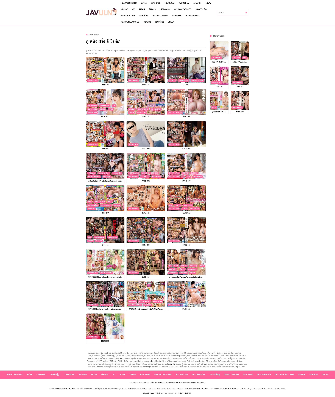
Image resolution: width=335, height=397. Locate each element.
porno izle (95, 33)
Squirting (91, 208)
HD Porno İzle (161, 393)
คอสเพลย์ (147, 22)
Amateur (132, 109)
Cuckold (172, 80)
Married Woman (197, 80)
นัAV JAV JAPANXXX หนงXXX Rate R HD (165, 382)
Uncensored (133, 144)
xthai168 (187, 393)
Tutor (111, 109)
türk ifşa (139, 389)
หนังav (208, 3)
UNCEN (171, 22)
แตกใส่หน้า (183, 272)
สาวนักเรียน (177, 16)
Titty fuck (145, 176)
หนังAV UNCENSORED (130, 22)
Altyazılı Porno (148, 393)
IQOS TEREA (281, 389)
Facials (144, 173)
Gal (170, 205)
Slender (102, 109)
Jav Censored (92, 80)
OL (183, 176)
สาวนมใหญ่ (143, 16)
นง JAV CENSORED (192, 389)
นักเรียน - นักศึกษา (103, 173)
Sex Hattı (153, 389)
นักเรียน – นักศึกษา (160, 16)
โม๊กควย (152, 9)
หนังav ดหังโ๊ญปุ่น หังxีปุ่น (98, 389)
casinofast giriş (187, 33)
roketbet (198, 33)
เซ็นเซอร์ (124, 9)
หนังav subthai (128, 16)
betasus (151, 33)
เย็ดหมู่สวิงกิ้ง (173, 272)
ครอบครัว (197, 3)
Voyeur (131, 112)
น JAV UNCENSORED (57, 389)
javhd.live (155, 361)
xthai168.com (120, 359)
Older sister (92, 109)
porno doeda (105, 33)
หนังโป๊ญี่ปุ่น (169, 3)
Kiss (114, 105)
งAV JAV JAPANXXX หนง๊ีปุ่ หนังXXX (77, 389)
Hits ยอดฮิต (165, 9)
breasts (185, 173)
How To (178, 205)
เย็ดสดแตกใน (192, 269)
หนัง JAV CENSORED (182, 9)
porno (88, 33)
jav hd (172, 364)
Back (110, 201)
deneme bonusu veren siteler (122, 33)
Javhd (180, 393)
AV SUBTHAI (184, 3)
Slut (188, 176)
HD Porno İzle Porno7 (268, 389)
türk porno (146, 389)
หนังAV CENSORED (129, 3)
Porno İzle (172, 393)
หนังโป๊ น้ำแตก (141, 112)
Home (91, 35)
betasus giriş (141, 33)
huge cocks (188, 205)
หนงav (159, 389)
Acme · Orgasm (99, 201)
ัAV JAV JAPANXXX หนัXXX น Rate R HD (213, 389)
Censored (156, 3)
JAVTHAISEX (231, 389)
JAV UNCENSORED (106, 272)
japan (142, 9)
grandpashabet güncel (213, 33)
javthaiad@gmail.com (198, 382)
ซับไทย (144, 3)
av (133, 9)
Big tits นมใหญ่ (134, 173)
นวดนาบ (184, 265)
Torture (99, 240)
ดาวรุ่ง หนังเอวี (92, 112)
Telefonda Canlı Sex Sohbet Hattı (173, 389)
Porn (245, 57)
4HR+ (89, 201)
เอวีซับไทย (159, 22)
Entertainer (92, 105)
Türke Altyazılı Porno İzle (252, 389)
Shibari (90, 240)
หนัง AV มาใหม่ (201, 9)
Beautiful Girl (143, 109)
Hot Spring (154, 173)
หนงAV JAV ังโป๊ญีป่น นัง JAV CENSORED (122, 389)
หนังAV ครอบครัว (193, 16)
